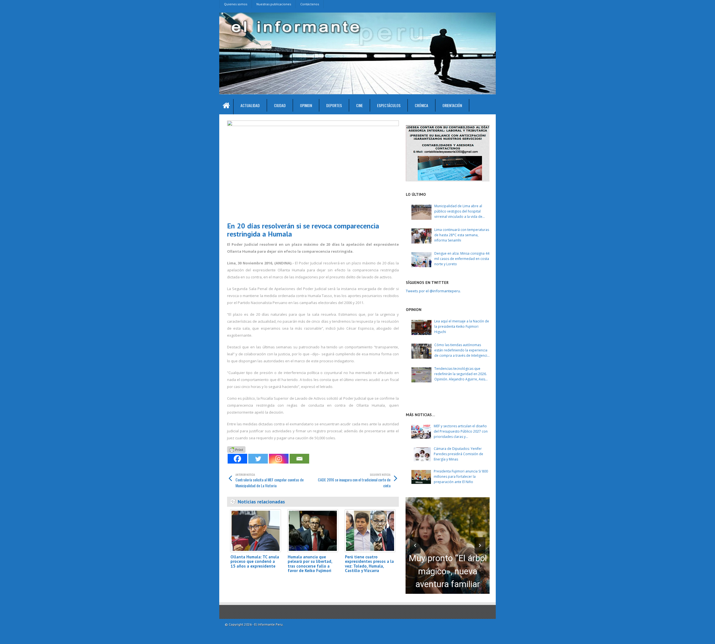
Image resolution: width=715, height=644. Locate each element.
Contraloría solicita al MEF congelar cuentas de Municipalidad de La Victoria (269, 480)
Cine (359, 105)
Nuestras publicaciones (273, 4)
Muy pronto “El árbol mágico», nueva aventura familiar (448, 571)
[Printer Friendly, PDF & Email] (236, 449)
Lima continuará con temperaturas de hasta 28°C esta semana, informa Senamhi (461, 235)
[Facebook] (237, 459)
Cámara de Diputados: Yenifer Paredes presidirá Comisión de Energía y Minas (458, 454)
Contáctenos (309, 4)
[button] (415, 545)
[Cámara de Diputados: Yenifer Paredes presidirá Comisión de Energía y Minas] (421, 454)
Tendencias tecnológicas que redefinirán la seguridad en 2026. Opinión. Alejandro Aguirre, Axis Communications (460, 374)
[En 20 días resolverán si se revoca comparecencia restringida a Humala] (313, 168)
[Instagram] (279, 459)
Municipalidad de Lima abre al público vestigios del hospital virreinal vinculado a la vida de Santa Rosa (458, 212)
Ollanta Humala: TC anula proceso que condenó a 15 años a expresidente (254, 561)
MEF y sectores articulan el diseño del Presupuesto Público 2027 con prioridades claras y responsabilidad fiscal (461, 432)
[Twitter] (258, 459)
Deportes (334, 105)
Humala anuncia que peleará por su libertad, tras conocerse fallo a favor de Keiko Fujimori (310, 563)
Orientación (452, 105)
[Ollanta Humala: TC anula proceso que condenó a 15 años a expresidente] (255, 531)
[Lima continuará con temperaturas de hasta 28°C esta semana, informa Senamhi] (421, 235)
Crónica (421, 105)
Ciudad (280, 105)
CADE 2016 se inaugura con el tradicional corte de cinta (354, 480)
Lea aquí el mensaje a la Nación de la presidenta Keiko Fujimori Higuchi (461, 326)
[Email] (299, 459)
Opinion (306, 105)
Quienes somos (235, 4)
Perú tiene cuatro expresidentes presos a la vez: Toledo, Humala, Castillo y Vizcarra (369, 563)
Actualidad (250, 105)
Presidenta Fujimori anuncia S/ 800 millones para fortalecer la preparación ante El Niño (461, 476)
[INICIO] (226, 106)
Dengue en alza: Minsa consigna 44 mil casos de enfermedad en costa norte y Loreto (461, 258)
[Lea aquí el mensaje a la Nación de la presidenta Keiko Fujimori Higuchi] (421, 327)
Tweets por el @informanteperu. (433, 290)
